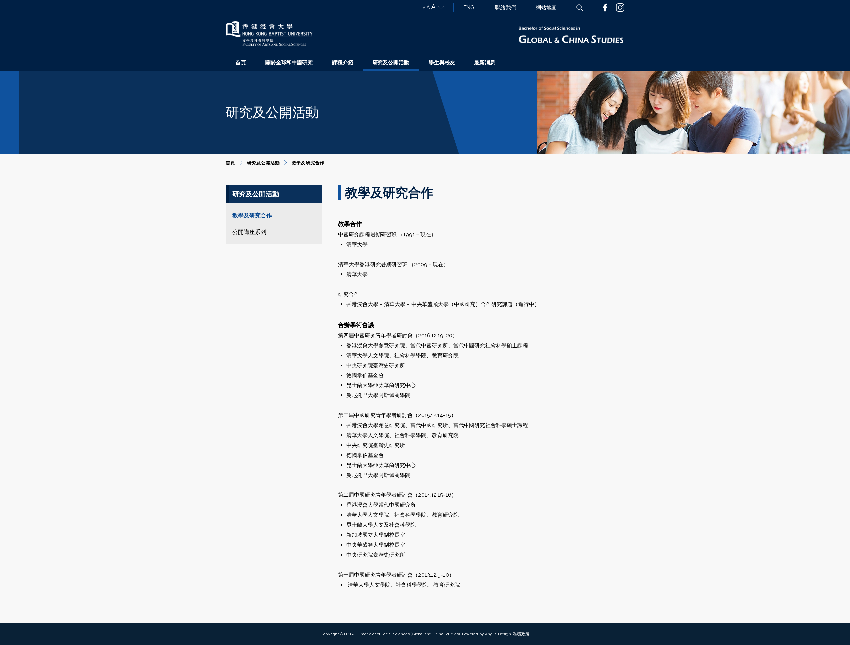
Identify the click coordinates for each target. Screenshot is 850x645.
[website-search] (580, 7)
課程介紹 (342, 62)
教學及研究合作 (252, 215)
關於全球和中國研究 (289, 62)
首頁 (240, 62)
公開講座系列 (249, 232)
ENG (468, 7)
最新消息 (484, 62)
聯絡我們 (505, 7)
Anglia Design (498, 634)
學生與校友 (442, 62)
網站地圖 (546, 7)
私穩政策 (521, 634)
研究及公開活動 (391, 62)
